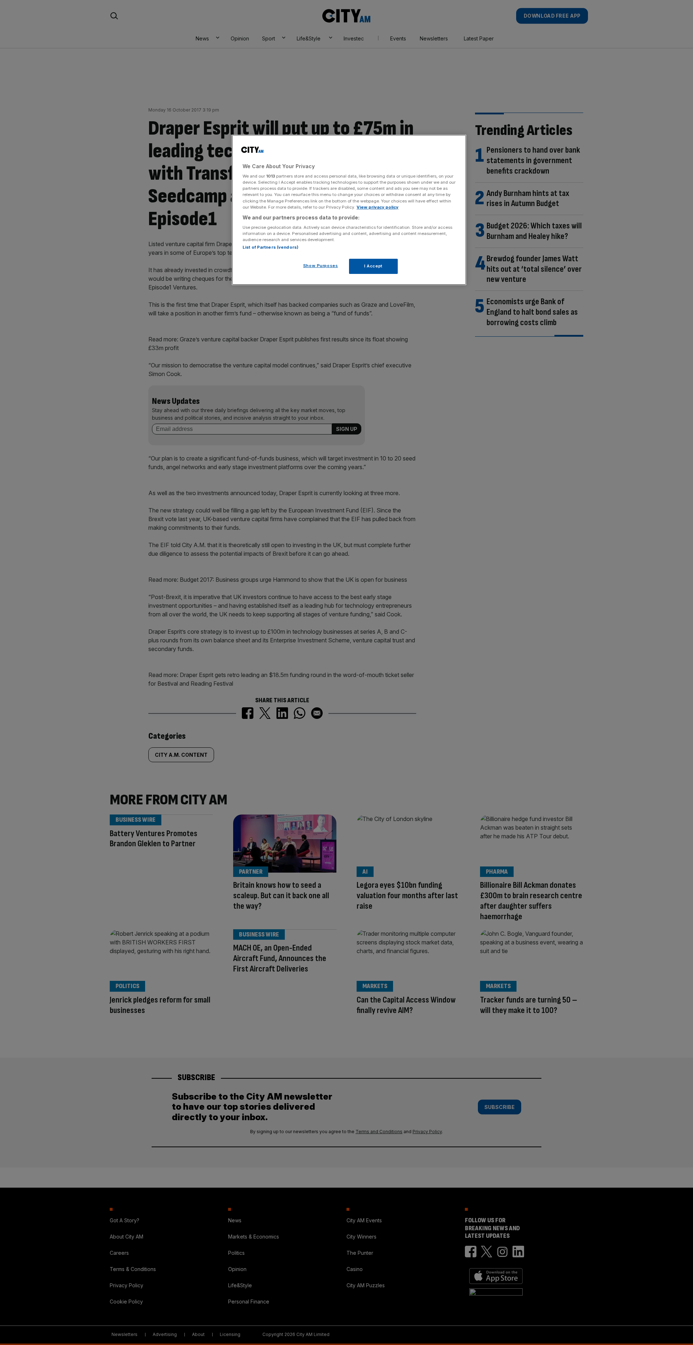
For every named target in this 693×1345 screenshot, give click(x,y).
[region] (349, 210)
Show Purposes (320, 265)
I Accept (373, 265)
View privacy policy (377, 207)
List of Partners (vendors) (270, 247)
